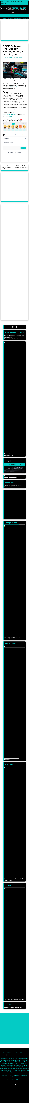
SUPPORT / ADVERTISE (16, 1)
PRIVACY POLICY (18, 1051)
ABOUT (7, 1)
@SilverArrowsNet (9, 114)
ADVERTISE (9, 1051)
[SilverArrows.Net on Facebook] (16, 326)
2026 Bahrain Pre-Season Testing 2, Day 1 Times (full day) (21, 167)
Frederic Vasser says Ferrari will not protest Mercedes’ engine (7, 167)
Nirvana (14, 1079)
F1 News (4, 18)
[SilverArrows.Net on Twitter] (13, 326)
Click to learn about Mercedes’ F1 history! (14, 999)
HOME (2, 1)
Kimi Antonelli (13, 86)
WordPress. (19, 1079)
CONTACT (3, 3)
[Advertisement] (15, 30)
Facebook (8, 116)
